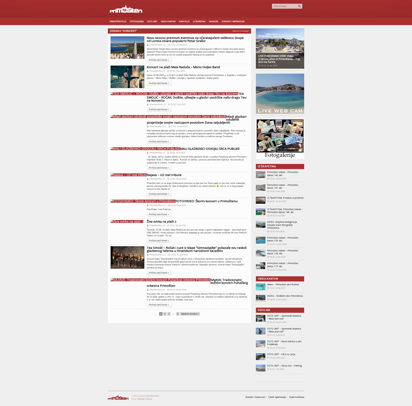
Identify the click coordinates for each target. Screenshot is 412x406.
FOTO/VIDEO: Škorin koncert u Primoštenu (207, 201)
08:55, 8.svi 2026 (276, 216)
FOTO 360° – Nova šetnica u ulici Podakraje (284, 343)
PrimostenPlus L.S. (156, 45)
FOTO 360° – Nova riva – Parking (284, 365)
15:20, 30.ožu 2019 (178, 255)
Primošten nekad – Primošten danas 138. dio (282, 252)
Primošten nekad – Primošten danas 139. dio (282, 239)
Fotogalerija (137, 21)
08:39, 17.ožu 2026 (277, 299)
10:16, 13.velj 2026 (276, 270)
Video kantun (168, 21)
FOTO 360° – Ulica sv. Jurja (281, 354)
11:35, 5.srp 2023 (177, 104)
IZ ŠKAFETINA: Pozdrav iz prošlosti (285, 197)
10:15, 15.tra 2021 (276, 358)
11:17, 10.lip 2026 (276, 288)
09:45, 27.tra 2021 (276, 348)
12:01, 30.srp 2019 (176, 225)
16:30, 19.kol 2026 (276, 179)
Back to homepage (241, 31)
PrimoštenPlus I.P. (156, 71)
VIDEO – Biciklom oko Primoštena (285, 295)
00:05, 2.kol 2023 (176, 71)
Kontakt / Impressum (233, 21)
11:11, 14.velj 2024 (177, 45)
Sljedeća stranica (190, 314)
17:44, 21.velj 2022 (177, 126)
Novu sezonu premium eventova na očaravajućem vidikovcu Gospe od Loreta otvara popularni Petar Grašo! (195, 39)
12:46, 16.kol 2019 (176, 179)
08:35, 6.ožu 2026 (276, 257)
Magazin (213, 21)
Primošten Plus (118, 21)
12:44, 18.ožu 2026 (277, 244)
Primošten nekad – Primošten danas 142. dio (282, 173)
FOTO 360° (152, 21)
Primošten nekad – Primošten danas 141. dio (282, 186)
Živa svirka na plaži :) (161, 221)
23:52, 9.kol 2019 (177, 205)
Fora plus (184, 21)
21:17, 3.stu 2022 (276, 335)
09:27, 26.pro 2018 (176, 290)
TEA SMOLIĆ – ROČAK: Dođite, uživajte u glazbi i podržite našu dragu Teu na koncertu (196, 97)
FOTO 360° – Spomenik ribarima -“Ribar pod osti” (284, 317)
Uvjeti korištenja (296, 397)
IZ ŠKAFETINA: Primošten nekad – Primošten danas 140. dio (285, 211)
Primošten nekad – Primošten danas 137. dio (282, 265)
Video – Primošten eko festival (283, 284)
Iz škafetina (199, 21)
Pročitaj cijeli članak (159, 60)
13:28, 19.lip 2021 (176, 153)
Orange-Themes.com (144, 398)
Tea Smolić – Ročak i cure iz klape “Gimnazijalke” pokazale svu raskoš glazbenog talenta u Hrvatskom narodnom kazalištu (197, 249)
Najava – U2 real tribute (164, 175)
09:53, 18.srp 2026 (276, 201)
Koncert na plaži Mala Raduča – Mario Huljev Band (183, 67)
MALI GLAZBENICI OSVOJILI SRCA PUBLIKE (210, 149)
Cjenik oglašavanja (277, 397)
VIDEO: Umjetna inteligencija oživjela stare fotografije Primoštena (282, 224)
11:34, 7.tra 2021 (275, 369)
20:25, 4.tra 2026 (276, 231)
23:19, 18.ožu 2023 (277, 322)
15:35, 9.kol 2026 (276, 191)
